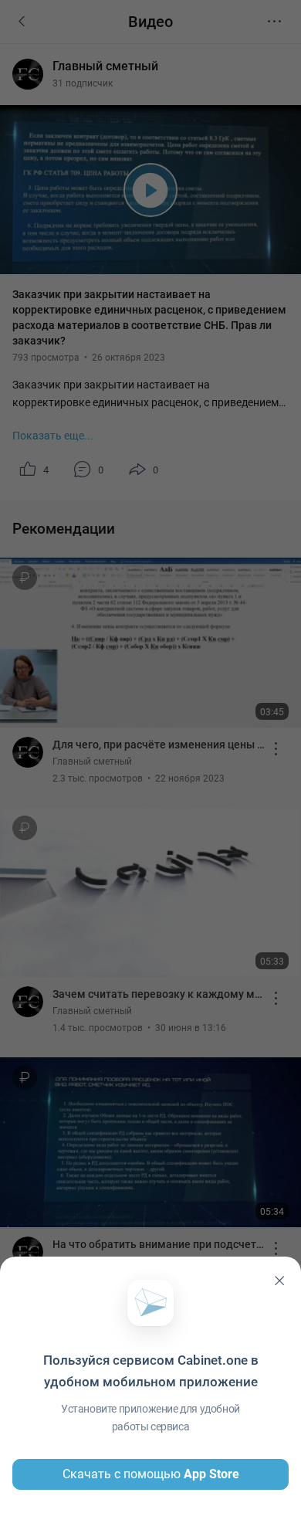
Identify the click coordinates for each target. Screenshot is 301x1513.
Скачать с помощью (151, 1474)
